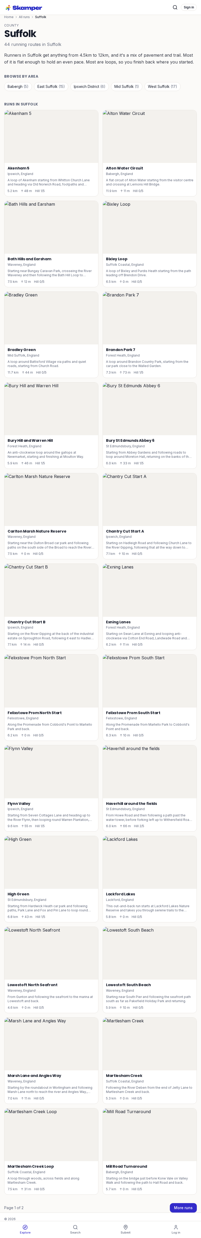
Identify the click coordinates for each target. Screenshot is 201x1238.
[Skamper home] (24, 7)
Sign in (189, 7)
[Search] (175, 7)
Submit (126, 1232)
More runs (183, 1207)
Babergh (18, 86)
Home (9, 17)
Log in (176, 1232)
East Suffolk (51, 86)
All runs (24, 17)
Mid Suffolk (126, 86)
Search (75, 1232)
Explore (25, 1232)
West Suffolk (162, 86)
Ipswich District (89, 86)
